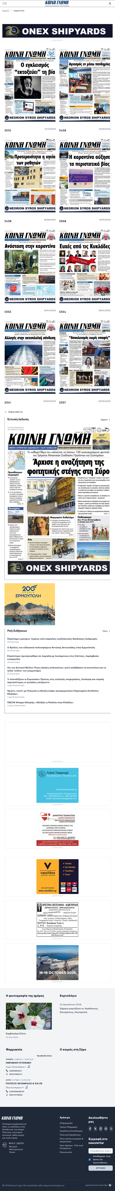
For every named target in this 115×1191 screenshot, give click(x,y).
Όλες (105, 631)
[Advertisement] (57, 741)
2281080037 (15, 1071)
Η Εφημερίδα (66, 1123)
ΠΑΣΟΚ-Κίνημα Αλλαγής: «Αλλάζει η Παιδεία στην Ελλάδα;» (40, 702)
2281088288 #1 (16, 1091)
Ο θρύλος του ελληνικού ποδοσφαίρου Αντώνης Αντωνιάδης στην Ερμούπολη (51, 647)
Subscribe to (15, 411)
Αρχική (5, 10)
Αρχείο (104, 419)
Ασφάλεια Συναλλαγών (71, 1131)
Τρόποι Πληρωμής (68, 1127)
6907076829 (15, 1095)
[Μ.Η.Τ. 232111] (5, 1145)
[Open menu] (4, 3)
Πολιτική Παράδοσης (70, 1135)
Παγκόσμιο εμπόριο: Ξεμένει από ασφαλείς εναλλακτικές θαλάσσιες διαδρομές (52, 638)
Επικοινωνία (66, 1152)
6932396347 (15, 1074)
